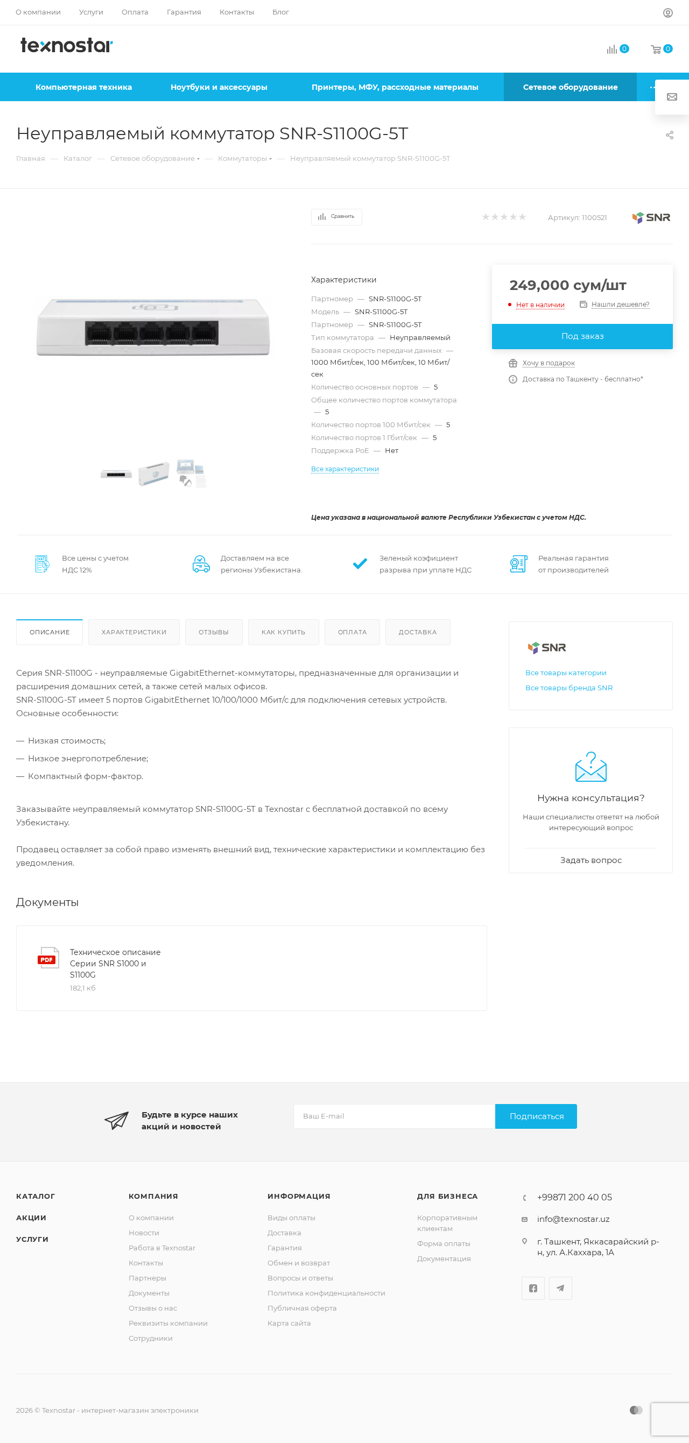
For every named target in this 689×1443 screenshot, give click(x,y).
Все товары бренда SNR (569, 687)
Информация (299, 1196)
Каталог (35, 1196)
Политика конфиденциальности (326, 1293)
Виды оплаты (291, 1217)
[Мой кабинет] (668, 14)
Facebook (533, 1288)
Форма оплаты (443, 1243)
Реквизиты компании (168, 1323)
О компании (151, 1217)
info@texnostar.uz (573, 1219)
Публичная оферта (302, 1308)
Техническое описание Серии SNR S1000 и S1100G (115, 963)
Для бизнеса (447, 1196)
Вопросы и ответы (300, 1278)
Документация (444, 1258)
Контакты (146, 1262)
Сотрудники (151, 1338)
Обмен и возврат (299, 1262)
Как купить (284, 632)
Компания (154, 1196)
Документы (149, 1293)
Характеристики (134, 632)
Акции (31, 1217)
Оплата (352, 632)
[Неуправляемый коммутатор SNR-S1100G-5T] (154, 328)
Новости (144, 1232)
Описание (49, 632)
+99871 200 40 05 (574, 1197)
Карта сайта (289, 1323)
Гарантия (285, 1247)
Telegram (560, 1288)
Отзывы (214, 632)
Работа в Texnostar (162, 1247)
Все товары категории (566, 672)
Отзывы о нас (153, 1308)
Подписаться (537, 1116)
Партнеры (147, 1278)
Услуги (32, 1239)
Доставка (418, 632)
